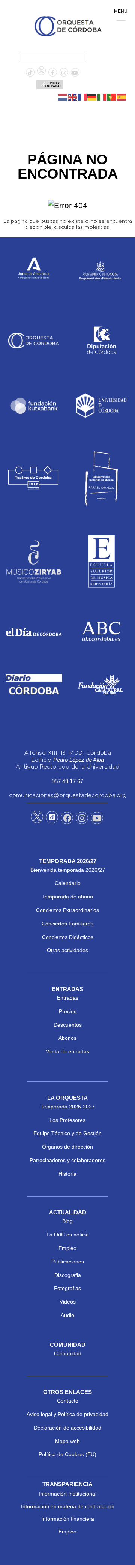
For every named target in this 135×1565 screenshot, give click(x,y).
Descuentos (68, 1025)
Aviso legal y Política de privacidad (67, 1414)
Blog (67, 1221)
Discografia (67, 1275)
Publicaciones (67, 1262)
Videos (68, 1302)
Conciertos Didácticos (67, 937)
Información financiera (67, 1519)
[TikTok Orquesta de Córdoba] (52, 820)
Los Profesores (68, 1120)
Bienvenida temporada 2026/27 (67, 870)
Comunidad (67, 1353)
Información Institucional (67, 1494)
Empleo (67, 1248)
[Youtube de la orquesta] (75, 73)
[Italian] (102, 97)
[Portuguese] (112, 97)
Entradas (67, 998)
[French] (82, 97)
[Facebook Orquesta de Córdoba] (67, 819)
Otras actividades (67, 950)
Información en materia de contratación (67, 1506)
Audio (67, 1315)
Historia (67, 1174)
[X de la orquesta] (41, 73)
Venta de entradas (67, 1051)
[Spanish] (121, 97)
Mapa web (67, 1441)
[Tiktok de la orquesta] (30, 73)
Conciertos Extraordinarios (67, 910)
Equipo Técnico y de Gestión (67, 1133)
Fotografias (67, 1288)
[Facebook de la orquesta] (52, 73)
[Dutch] (63, 97)
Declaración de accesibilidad (67, 1428)
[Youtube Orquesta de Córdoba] (97, 819)
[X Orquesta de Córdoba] (37, 819)
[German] (92, 97)
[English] (73, 97)
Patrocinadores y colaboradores (67, 1160)
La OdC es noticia (67, 1235)
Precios (67, 1011)
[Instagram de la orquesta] (64, 73)
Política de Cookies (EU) (67, 1454)
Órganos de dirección (67, 1147)
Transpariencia (67, 1484)
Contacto (67, 1401)
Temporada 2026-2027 (67, 1107)
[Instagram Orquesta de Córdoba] (82, 819)
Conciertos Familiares (67, 924)
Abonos (67, 1038)
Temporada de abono (67, 897)
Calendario (68, 883)
